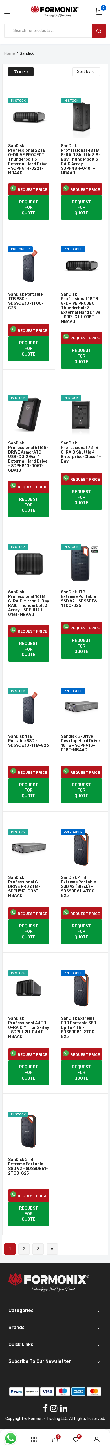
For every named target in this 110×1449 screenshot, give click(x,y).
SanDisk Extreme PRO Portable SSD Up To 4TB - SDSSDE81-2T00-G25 (78, 1027)
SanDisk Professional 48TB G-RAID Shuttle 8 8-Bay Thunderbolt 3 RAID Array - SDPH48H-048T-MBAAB (80, 159)
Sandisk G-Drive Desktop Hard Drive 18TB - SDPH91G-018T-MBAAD (80, 743)
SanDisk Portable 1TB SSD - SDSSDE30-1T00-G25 (26, 301)
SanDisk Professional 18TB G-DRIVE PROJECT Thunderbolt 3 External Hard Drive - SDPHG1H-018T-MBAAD (80, 308)
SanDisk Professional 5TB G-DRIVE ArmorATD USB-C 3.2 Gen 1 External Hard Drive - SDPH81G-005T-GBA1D (28, 457)
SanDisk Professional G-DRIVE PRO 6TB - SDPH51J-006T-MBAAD (24, 886)
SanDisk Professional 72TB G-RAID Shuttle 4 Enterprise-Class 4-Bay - (81, 452)
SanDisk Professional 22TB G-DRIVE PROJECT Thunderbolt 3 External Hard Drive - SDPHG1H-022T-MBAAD (27, 159)
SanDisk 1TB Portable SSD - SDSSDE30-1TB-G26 (28, 741)
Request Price (31, 190)
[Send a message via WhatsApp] (10, 1438)
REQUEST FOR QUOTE (28, 207)
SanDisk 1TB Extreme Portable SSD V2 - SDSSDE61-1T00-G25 (81, 599)
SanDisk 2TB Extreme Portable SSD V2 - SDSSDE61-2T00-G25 (28, 1167)
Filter (22, 72)
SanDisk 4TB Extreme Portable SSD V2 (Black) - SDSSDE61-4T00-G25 (78, 886)
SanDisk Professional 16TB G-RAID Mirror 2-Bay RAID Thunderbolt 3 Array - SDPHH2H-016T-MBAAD (28, 603)
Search (99, 31)
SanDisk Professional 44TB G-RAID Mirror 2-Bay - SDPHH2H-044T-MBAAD (28, 1027)
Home (9, 53)
